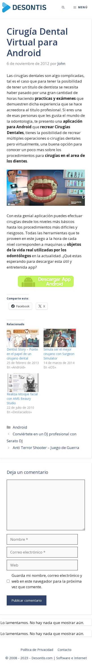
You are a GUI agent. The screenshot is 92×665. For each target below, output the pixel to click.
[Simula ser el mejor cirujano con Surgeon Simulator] (60, 338)
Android (20, 427)
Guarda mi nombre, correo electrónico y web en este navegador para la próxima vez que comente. (47, 581)
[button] (63, 7)
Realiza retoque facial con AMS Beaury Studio (22, 398)
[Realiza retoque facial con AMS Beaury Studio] (23, 382)
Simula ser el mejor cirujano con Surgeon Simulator (59, 353)
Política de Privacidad (37, 649)
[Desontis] (24, 7)
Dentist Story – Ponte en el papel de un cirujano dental (22, 353)
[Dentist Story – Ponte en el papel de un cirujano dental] (23, 338)
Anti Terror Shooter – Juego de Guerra (46, 447)
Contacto (64, 649)
